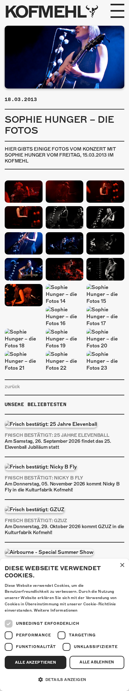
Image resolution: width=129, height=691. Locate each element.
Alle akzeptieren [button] (35, 662)
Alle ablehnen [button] (97, 662)
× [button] (122, 565)
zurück (12, 386)
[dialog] (64, 625)
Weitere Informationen (56, 610)
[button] (64, 680)
